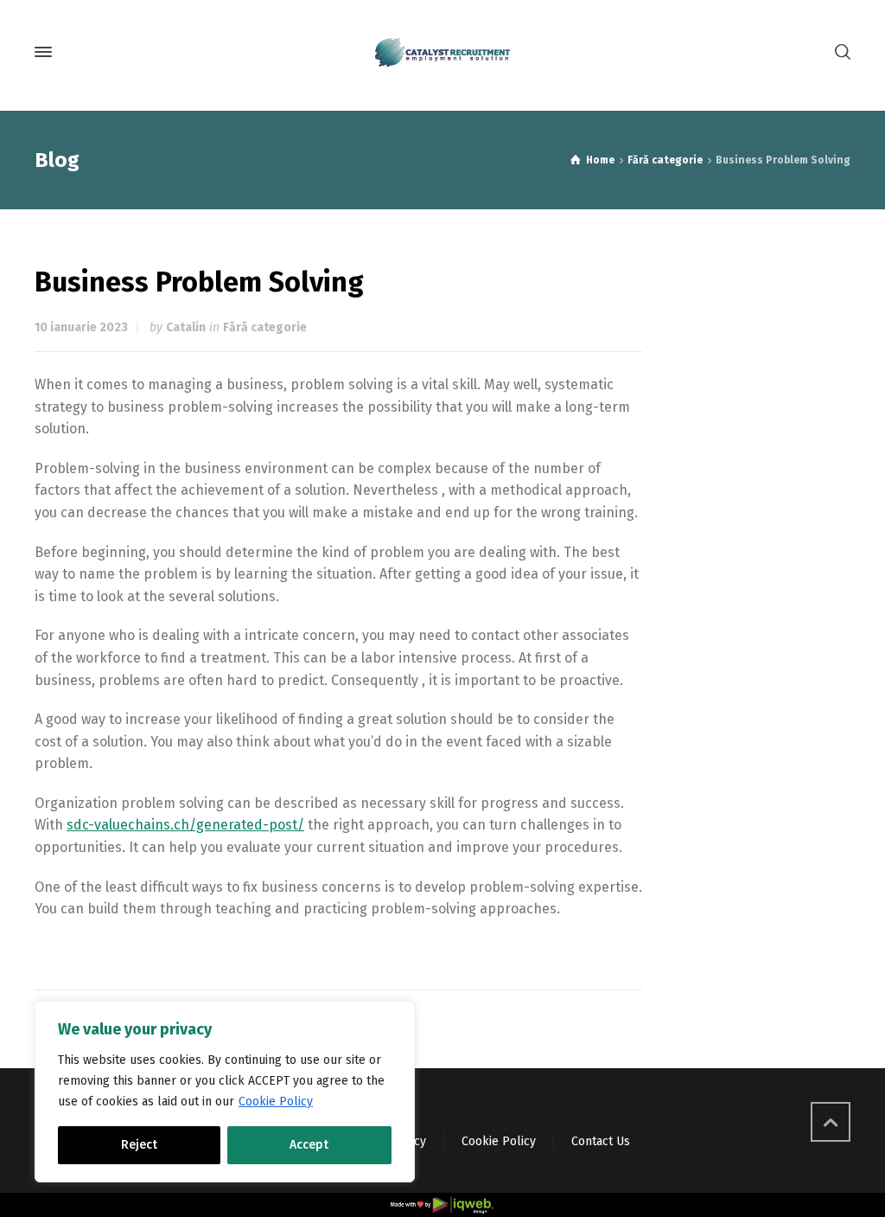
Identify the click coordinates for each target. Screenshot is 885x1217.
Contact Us (600, 1141)
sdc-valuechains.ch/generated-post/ (185, 825)
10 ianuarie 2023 (81, 327)
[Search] (839, 52)
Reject (139, 1144)
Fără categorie (265, 327)
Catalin (186, 327)
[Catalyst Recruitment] (442, 52)
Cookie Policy (276, 1101)
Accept (309, 1144)
